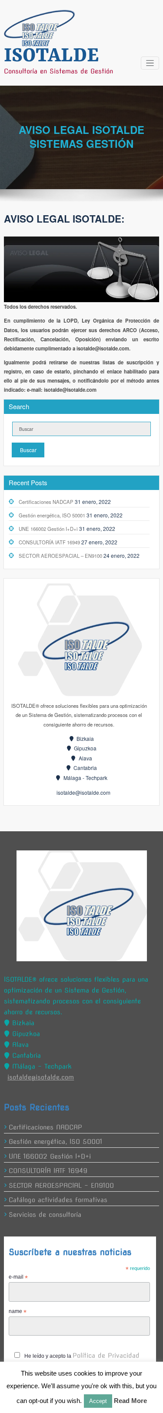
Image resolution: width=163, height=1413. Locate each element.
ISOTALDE (51, 56)
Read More (130, 1400)
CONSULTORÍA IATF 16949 (49, 542)
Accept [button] (98, 1401)
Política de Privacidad (106, 1356)
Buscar (28, 449)
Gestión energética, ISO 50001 (52, 515)
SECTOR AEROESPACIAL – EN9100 (60, 555)
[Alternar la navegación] (150, 63)
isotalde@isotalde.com (83, 792)
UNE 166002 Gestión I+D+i (48, 528)
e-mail (18, 1277)
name (18, 1311)
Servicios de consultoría (45, 1215)
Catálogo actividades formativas (58, 1200)
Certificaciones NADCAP (46, 501)
